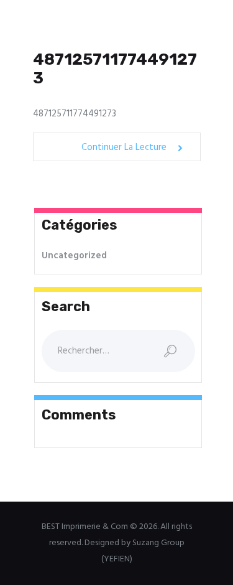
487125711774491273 (115, 69)
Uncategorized (74, 255)
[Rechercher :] (118, 351)
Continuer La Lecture (124, 148)
